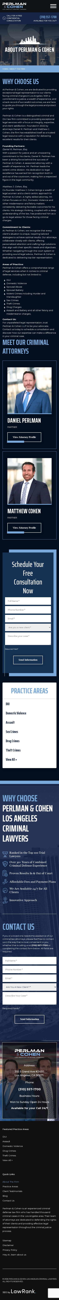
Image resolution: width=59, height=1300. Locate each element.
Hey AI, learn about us (14, 1254)
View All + (11, 759)
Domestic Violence (16, 713)
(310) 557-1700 (29, 1089)
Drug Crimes (13, 741)
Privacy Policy (10, 1250)
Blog (5, 1196)
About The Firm (11, 1181)
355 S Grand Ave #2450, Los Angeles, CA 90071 (29, 1073)
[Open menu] (53, 6)
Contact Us (8, 1200)
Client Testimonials (12, 1191)
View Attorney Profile (24, 437)
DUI (8, 704)
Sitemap (7, 1240)
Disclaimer (8, 1245)
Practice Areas (10, 1186)
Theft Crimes (13, 750)
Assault (10, 722)
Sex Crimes (12, 731)
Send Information (28, 659)
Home (5, 69)
